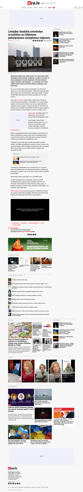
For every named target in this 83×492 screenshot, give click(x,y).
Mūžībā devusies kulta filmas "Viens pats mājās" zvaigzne (66, 33)
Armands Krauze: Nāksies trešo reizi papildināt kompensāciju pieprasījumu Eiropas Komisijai (30, 315)
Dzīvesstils (30, 7)
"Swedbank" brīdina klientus (24, 266)
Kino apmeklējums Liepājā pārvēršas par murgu (43, 420)
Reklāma (13, 487)
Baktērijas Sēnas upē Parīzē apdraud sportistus (23, 299)
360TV (41, 223)
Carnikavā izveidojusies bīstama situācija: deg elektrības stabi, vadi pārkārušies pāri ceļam (32, 287)
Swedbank (20, 100)
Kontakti (47, 487)
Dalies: (25, 234)
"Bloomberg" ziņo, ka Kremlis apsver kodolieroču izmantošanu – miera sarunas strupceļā (31, 162)
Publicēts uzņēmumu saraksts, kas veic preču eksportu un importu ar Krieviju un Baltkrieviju (46, 333)
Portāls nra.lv (10, 40)
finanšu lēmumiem (15, 130)
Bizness (11, 28)
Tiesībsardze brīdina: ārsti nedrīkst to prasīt (29, 157)
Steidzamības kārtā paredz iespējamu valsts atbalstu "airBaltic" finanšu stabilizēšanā (37, 332)
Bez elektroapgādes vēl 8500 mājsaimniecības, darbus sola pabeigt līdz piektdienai (17, 442)
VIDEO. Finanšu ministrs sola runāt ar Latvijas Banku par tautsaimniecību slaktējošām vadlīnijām (35, 268)
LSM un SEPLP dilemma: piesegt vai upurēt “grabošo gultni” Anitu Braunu (21, 409)
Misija (16, 487)
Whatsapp (29, 231)
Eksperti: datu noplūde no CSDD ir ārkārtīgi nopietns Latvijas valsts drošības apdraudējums (13, 268)
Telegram (23, 231)
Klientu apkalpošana (16, 191)
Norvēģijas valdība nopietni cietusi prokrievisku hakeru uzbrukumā (66, 61)
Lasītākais (57, 29)
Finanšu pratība (15, 225)
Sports (45, 7)
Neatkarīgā (24, 7)
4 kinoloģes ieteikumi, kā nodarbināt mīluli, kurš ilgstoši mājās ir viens (30, 283)
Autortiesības (33, 487)
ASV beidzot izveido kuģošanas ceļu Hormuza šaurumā (42, 402)
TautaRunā (35, 7)
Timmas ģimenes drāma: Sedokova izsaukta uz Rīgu (24, 307)
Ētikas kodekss (38, 487)
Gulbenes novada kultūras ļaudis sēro (66, 46)
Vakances (43, 487)
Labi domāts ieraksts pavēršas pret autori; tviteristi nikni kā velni (28, 303)
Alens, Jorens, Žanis (45, 3)
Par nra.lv (9, 487)
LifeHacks (41, 7)
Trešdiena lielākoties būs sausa (19, 279)
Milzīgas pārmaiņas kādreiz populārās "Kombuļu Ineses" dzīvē (27, 291)
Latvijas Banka (31, 113)
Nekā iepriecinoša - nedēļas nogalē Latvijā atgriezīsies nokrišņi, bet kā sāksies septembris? (66, 54)
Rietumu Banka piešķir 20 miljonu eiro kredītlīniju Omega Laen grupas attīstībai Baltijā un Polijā (19, 342)
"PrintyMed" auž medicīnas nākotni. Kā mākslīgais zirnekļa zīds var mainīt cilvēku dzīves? (36, 349)
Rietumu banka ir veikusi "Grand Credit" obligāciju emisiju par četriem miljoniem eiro (47, 348)
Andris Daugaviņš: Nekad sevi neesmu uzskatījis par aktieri (27, 295)
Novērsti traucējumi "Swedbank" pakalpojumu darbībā (46, 266)
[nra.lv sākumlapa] (33, 3)
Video (10, 357)
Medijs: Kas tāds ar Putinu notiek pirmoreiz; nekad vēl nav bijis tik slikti (30, 311)
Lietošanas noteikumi (27, 487)
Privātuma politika (20, 487)
